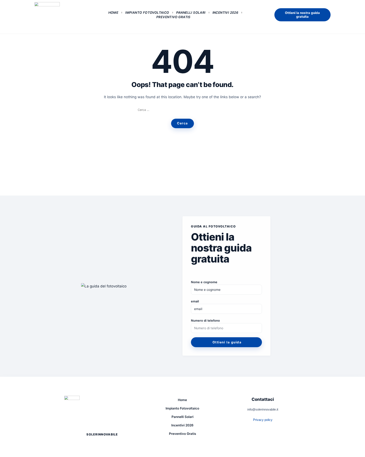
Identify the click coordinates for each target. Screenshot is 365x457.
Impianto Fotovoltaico (147, 13)
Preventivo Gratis (173, 17)
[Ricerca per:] (182, 109)
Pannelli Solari (191, 13)
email (195, 301)
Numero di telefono (205, 320)
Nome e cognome (204, 282)
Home (113, 13)
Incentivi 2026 (225, 13)
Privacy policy (262, 420)
